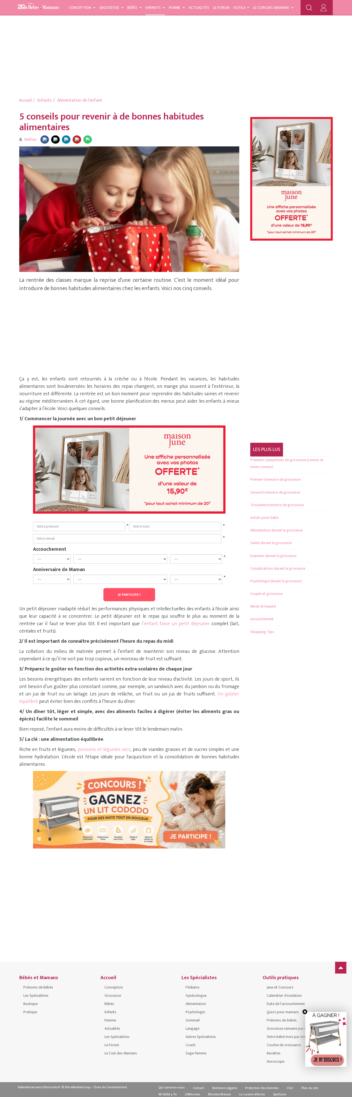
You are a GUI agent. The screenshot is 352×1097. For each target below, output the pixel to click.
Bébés (132, 7)
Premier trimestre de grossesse (275, 479)
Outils (239, 7)
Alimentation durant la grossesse (276, 530)
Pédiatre (192, 987)
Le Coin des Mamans (271, 7)
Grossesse (109, 7)
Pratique (30, 1012)
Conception (80, 7)
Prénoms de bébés (282, 1020)
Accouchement (49, 549)
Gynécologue (196, 995)
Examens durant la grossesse (273, 556)
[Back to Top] (340, 968)
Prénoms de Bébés (38, 987)
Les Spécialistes (35, 995)
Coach (191, 1045)
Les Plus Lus (266, 450)
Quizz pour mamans (283, 1012)
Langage (192, 1028)
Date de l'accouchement (286, 1004)
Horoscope (275, 1061)
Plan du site (309, 1088)
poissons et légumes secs (104, 749)
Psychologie (195, 1012)
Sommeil (193, 1020)
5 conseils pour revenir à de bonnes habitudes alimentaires (111, 121)
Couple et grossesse (266, 594)
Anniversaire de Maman (59, 569)
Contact (198, 1088)
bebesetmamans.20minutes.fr (39, 1087)
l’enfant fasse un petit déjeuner (176, 624)
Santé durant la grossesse (271, 543)
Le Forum (221, 7)
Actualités (199, 7)
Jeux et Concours (280, 987)
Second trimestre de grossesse (275, 492)
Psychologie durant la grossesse (276, 581)
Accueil (25, 100)
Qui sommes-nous (172, 1087)
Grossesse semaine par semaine (292, 1028)
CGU (290, 1088)
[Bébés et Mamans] (38, 7)
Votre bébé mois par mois (287, 1037)
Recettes (273, 1053)
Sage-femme (196, 1053)
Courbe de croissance (284, 1045)
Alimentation (196, 1004)
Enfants (153, 7)
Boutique (30, 1004)
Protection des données (262, 1088)
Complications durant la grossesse (277, 568)
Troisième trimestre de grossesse (277, 505)
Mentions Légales (224, 1088)
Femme (175, 7)
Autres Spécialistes (201, 1037)
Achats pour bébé (264, 517)
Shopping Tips (262, 632)
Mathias (30, 139)
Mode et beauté (263, 606)
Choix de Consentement (110, 1087)
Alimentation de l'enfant (79, 100)
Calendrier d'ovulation (284, 995)
